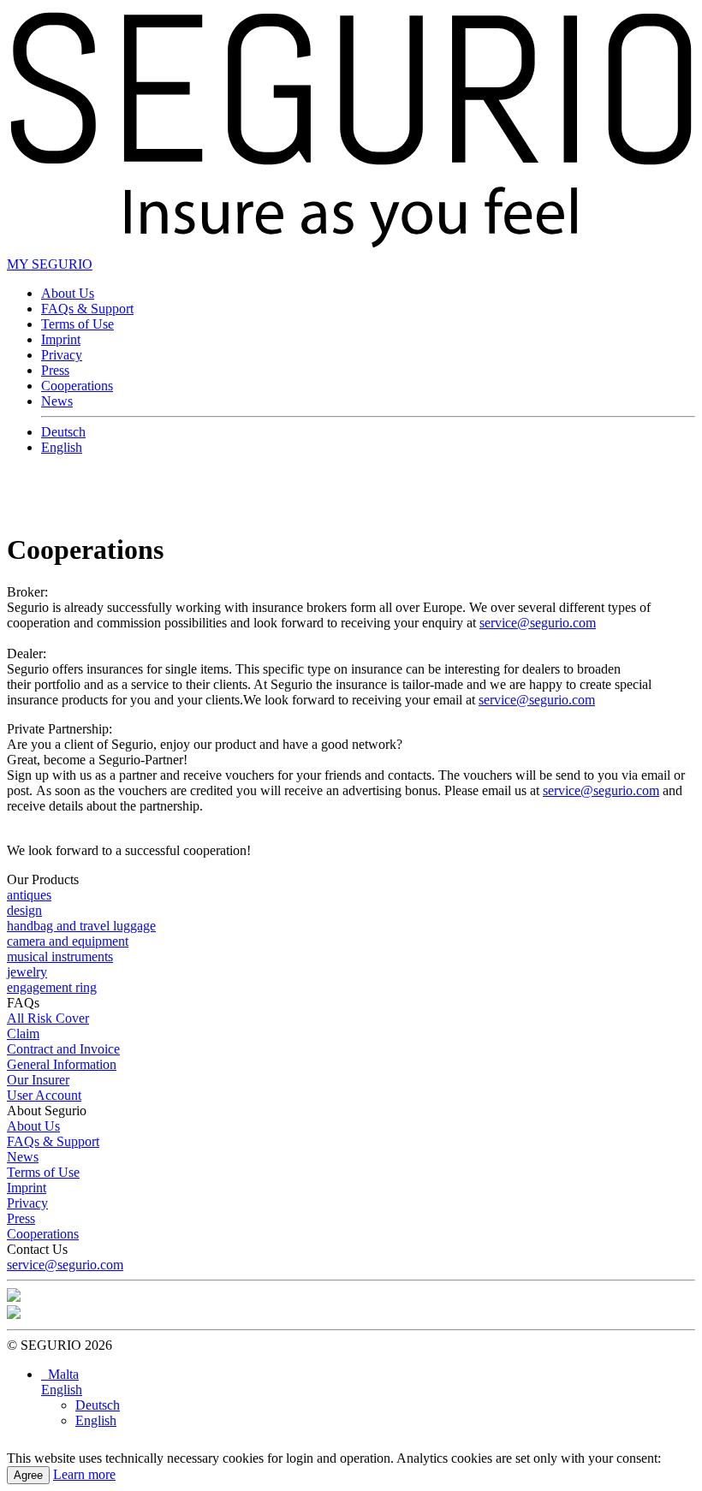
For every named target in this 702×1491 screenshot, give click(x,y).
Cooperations (77, 385)
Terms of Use (77, 324)
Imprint (60, 339)
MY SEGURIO (49, 264)
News (57, 401)
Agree (28, 1475)
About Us (67, 293)
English (61, 447)
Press (55, 370)
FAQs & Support (87, 308)
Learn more (84, 1474)
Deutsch (63, 432)
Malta (60, 1374)
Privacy (61, 355)
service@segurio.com (537, 622)
